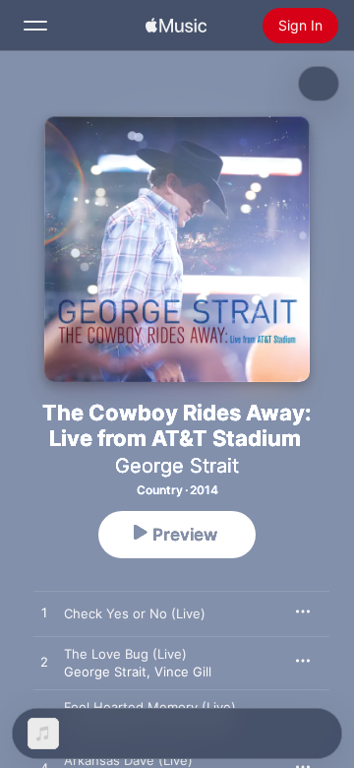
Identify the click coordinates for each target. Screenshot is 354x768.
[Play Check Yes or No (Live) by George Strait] (44, 613)
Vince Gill (182, 671)
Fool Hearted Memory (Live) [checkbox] (150, 707)
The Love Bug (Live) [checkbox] (125, 654)
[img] (176, 25)
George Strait (177, 466)
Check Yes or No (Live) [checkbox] (135, 613)
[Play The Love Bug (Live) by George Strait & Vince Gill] (44, 663)
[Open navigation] (35, 25)
